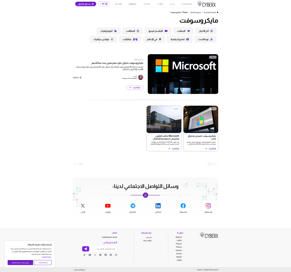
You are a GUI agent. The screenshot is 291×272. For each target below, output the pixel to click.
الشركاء (147, 4)
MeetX (179, 257)
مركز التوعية (132, 4)
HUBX (179, 260)
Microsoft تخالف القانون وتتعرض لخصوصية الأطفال (166, 137)
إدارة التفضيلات (42, 262)
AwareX (179, 237)
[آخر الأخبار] (183, 93)
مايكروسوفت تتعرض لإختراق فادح (202, 137)
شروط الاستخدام (79, 270)
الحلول (161, 4)
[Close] (53, 242)
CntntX (179, 254)
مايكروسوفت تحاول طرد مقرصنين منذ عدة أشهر (117, 63)
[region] (30, 254)
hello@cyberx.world (109, 237)
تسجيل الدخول (84, 4)
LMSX (179, 240)
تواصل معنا (118, 4)
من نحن (172, 4)
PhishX (179, 247)
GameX (179, 250)
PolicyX (179, 244)
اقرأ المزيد (136, 87)
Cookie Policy (46, 257)
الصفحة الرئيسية (187, 4)
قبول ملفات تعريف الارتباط (20, 262)
